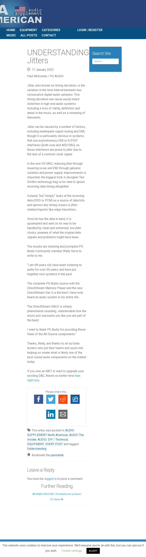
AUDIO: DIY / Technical (53, 439)
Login (81, 30)
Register (95, 30)
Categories (51, 30)
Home (10, 30)
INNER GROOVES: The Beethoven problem (58, 494)
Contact (49, 35)
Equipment (28, 30)
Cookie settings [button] (72, 550)
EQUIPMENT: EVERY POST (45, 444)
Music (11, 35)
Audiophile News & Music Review (73, 14)
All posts (29, 35)
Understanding (36, 448)
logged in (50, 479)
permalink (57, 455)
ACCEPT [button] (93, 550)
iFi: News (55, 499)
